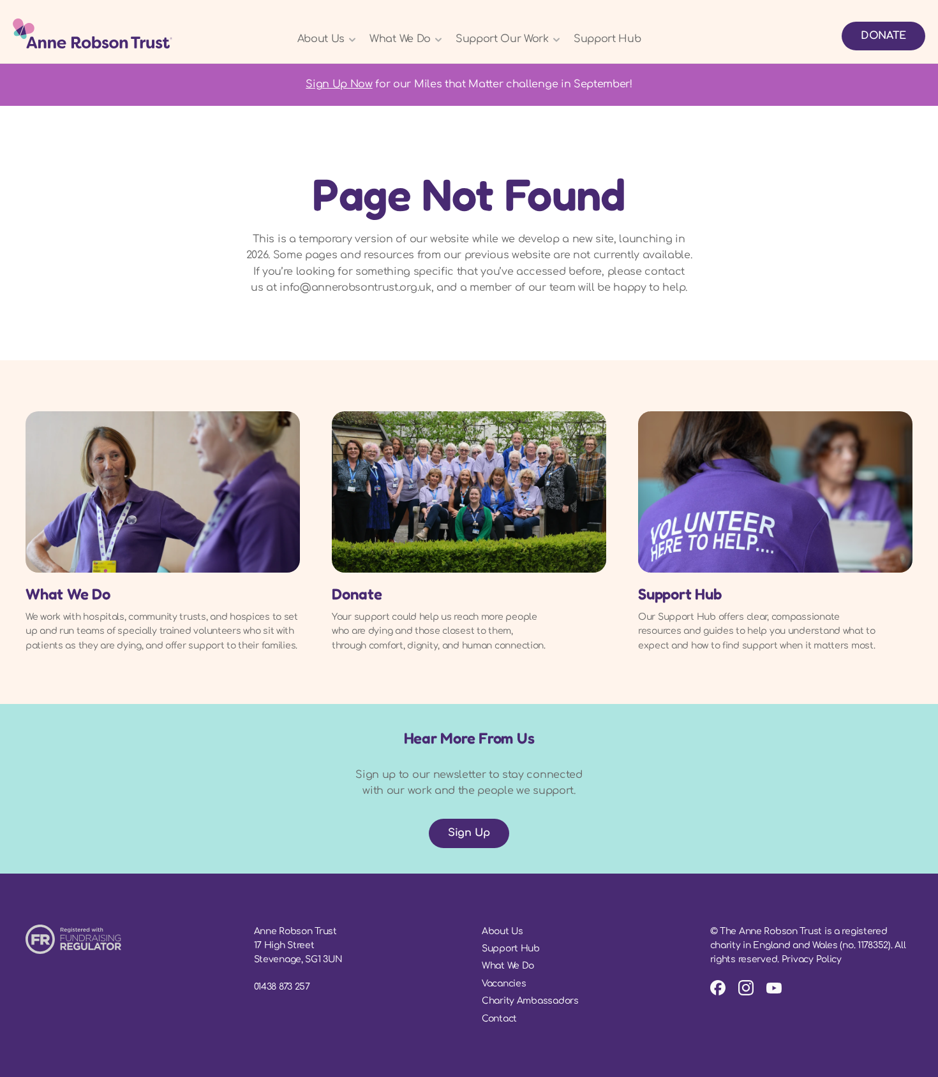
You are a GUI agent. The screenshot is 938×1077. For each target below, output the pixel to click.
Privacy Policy (812, 959)
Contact (499, 1018)
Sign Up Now (339, 84)
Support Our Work (502, 39)
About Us (321, 39)
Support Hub (607, 39)
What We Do (400, 39)
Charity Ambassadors (530, 1001)
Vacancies (504, 983)
